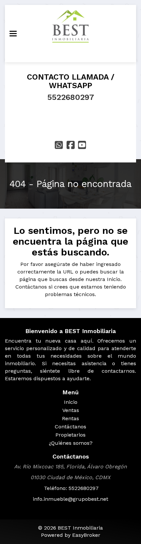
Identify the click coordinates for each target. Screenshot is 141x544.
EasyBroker (86, 535)
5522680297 (70, 97)
